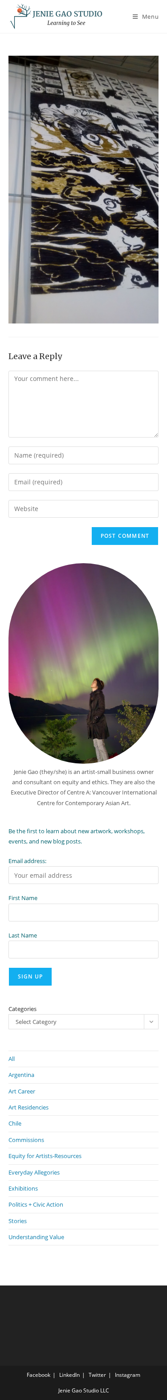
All (11, 1059)
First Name (22, 898)
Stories (17, 1221)
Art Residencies (28, 1107)
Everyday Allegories (34, 1172)
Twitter (97, 1375)
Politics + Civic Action (35, 1204)
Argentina (21, 1075)
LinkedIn (69, 1375)
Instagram (127, 1375)
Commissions (26, 1140)
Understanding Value (36, 1237)
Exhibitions (23, 1188)
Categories (22, 1009)
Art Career (21, 1091)
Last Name (22, 935)
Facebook (38, 1375)
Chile (14, 1123)
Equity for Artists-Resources (44, 1156)
